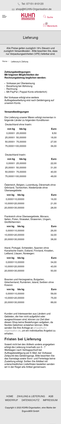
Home (4, 61)
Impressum (50, 400)
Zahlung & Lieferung (31, 396)
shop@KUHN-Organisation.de (34, 9)
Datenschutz (30, 400)
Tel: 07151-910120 (32, 3)
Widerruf (11, 400)
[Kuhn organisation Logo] (30, 16)
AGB (50, 396)
